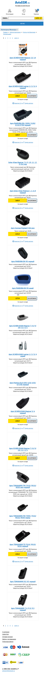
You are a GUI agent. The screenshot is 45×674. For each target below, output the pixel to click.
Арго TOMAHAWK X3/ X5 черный (22, 581)
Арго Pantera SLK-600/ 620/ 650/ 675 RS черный (23, 384)
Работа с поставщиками (9, 639)
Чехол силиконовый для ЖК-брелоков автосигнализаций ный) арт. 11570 (22, 168)
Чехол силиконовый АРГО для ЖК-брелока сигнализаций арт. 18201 (23, 63)
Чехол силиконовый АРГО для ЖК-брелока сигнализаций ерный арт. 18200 (23, 454)
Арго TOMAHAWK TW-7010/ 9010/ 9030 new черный (22, 486)
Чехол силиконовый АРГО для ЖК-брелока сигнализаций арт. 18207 (23, 585)
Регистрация (9, 14)
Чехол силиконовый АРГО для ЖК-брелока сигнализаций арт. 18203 (23, 92)
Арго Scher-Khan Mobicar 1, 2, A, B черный (23, 192)
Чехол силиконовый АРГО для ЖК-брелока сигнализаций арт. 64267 (23, 265)
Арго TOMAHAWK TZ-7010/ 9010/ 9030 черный (23, 545)
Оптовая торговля (7, 637)
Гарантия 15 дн (18, 103)
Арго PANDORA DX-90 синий (22, 288)
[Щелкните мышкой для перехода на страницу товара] (22, 49)
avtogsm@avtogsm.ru (8, 671)
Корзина (36, 12)
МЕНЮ (22, 23)
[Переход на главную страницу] (22, 2)
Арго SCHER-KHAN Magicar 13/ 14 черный (23, 59)
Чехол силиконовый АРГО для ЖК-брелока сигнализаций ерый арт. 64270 (23, 331)
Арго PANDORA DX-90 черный (22, 261)
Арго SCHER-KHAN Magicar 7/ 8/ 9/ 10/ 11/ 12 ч (22, 449)
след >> (16, 38)
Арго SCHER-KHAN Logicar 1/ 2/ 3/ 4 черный (23, 87)
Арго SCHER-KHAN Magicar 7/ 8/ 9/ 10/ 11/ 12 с (22, 327)
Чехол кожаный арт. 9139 (22, 231)
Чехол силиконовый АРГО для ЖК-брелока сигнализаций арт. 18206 (23, 550)
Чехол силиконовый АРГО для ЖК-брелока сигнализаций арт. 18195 (23, 388)
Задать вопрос (29, 103)
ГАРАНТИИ (5, 634)
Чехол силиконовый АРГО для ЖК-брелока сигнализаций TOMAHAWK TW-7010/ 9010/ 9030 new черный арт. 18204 (23, 492)
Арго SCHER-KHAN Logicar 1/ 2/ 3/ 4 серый (23, 355)
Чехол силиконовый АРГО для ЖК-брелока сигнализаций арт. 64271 (23, 360)
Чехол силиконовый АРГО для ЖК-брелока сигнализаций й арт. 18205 (23, 521)
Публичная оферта (7, 642)
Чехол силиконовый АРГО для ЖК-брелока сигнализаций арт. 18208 (23, 614)
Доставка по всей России (22, 6)
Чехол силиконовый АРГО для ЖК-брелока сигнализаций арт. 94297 (23, 196)
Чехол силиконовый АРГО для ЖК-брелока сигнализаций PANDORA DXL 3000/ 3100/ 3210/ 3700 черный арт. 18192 (23, 130)
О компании (5, 632)
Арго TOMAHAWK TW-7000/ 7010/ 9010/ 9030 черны (22, 517)
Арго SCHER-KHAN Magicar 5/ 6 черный (23, 412)
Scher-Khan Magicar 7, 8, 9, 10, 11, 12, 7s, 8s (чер (22, 163)
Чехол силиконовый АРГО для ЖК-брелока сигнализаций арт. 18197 (23, 417)
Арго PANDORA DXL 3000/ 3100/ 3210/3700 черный (22, 124)
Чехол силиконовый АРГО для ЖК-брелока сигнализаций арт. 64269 (23, 292)
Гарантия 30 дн (18, 208)
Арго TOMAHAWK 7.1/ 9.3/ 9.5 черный (22, 609)
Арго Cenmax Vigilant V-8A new (23, 228)
